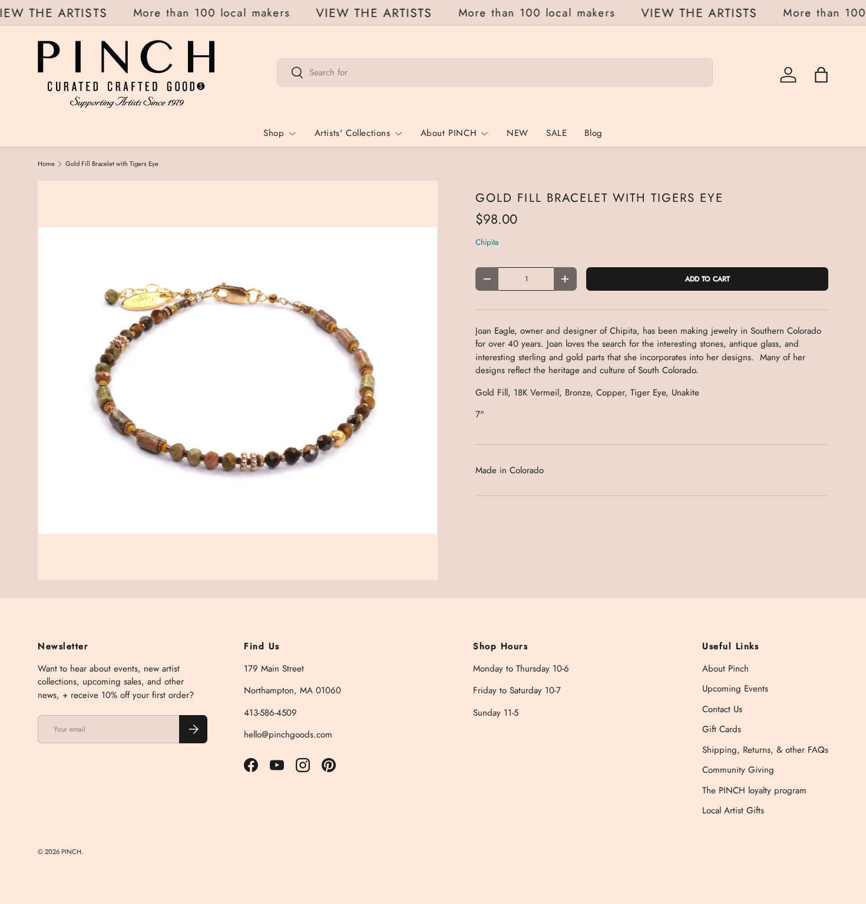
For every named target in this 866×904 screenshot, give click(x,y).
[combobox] (495, 72)
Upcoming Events (735, 688)
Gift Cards (721, 729)
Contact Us (722, 709)
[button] (821, 75)
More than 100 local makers (215, 13)
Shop (273, 133)
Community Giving (738, 769)
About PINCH (449, 133)
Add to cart (707, 279)
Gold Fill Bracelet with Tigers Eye (111, 164)
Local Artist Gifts (733, 810)
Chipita (486, 242)
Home (46, 164)
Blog (593, 133)
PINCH (71, 851)
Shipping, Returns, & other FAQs (765, 749)
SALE (556, 133)
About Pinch (725, 668)
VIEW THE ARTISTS (378, 13)
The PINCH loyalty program (754, 790)
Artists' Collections (353, 133)
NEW (517, 133)
